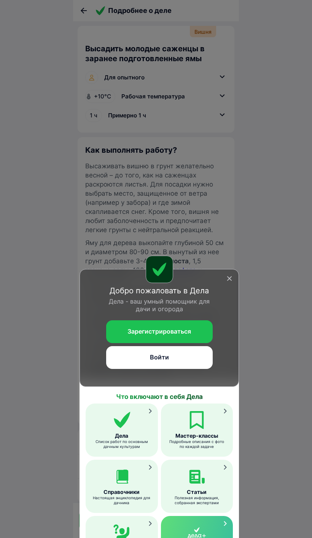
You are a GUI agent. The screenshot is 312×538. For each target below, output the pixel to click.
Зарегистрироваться (159, 331)
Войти (159, 357)
